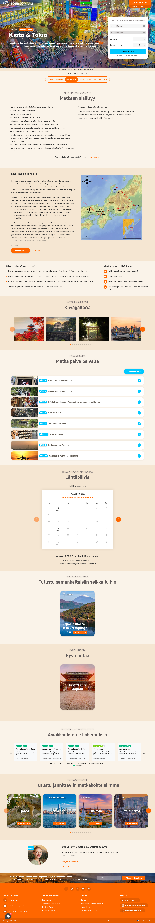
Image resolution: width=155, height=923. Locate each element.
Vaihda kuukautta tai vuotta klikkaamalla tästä (77, 497)
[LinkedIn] (78, 889)
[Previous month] (36, 519)
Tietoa (84, 895)
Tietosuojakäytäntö (127, 921)
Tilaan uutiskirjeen (133, 878)
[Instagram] (72, 889)
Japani (74, 73)
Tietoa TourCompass (50, 895)
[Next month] (118, 519)
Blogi (125, 4)
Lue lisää (14, 245)
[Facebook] (66, 889)
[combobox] (128, 26)
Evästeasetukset (113, 921)
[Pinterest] (89, 889)
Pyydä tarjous (128, 51)
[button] (58, 509)
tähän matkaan (93, 157)
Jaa (38, 250)
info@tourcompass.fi (70, 862)
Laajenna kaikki (133, 371)
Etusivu (39, 4)
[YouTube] (83, 889)
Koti (69, 73)
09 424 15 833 (141, 2)
